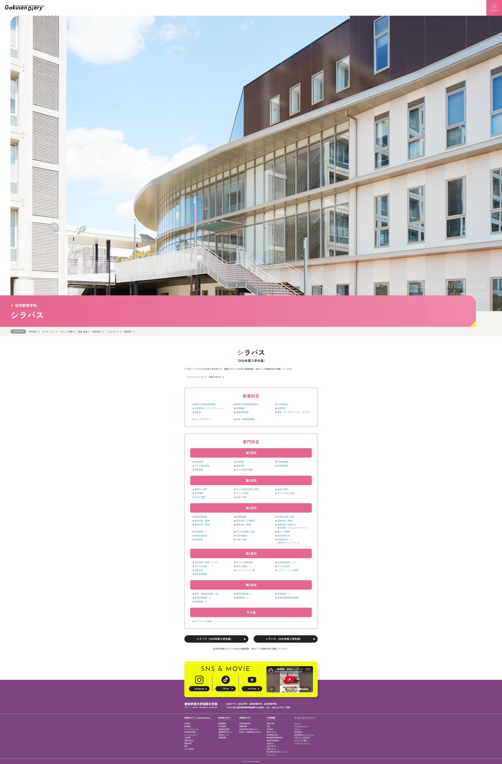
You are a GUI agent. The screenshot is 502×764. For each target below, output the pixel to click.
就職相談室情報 (223, 729)
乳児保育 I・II (201, 531)
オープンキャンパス (191, 729)
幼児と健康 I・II (243, 566)
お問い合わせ (271, 746)
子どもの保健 (242, 493)
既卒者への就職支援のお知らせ (250, 732)
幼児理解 (199, 493)
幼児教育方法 (283, 535)
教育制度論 (282, 465)
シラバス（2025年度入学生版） (284, 639)
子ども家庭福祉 (202, 465)
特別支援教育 (201, 535)
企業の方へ (271, 743)
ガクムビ (297, 723)
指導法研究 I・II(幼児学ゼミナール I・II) (288, 541)
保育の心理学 (201, 489)
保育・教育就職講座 (245, 419)
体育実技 (281, 408)
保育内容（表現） (244, 524)
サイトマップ (271, 754)
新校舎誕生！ (299, 732)
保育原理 (199, 461)
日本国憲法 (282, 404)
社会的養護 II (242, 535)
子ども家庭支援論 (244, 469)
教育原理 (240, 465)
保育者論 (199, 469)
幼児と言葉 (241, 497)
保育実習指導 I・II (244, 593)
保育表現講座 (201, 574)
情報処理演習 (242, 412)
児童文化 (199, 570)
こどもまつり (112, 331)
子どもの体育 (283, 566)
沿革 (268, 726)
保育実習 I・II (283, 593)
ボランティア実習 (203, 621)
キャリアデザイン (203, 419)
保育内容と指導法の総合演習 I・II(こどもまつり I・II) (292, 526)
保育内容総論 (201, 516)
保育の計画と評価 (285, 516)
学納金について (223, 734)
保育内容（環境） (285, 520)
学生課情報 (222, 726)
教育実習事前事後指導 (287, 597)
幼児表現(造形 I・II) (286, 562)
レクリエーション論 (245, 570)
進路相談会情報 (189, 732)
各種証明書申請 (244, 723)
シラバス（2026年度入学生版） (214, 639)
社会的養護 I (283, 461)
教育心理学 (282, 489)
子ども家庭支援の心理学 (247, 489)
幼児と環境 (200, 497)
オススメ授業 (66, 331)
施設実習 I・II (242, 597)
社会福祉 (240, 461)
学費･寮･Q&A (189, 740)
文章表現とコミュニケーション (209, 408)
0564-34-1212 (277, 707)
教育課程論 (241, 516)
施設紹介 (128, 331)
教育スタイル (271, 732)
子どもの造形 (201, 566)
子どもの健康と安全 (245, 531)
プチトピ (297, 729)
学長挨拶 (270, 729)
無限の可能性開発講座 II (247, 404)
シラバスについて (195, 377)
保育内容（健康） (203, 520)
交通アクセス (271, 749)
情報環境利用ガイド (225, 732)
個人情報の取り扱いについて (277, 751)
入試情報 (187, 737)
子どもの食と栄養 (285, 493)
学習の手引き (215, 377)
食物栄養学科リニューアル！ (304, 734)
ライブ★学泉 (189, 749)
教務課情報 (222, 723)
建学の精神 (271, 723)
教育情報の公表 (272, 734)
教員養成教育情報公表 (274, 737)
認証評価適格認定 (273, 740)
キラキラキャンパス (301, 726)
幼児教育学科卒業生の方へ (248, 729)
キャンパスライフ (190, 734)
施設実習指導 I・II (203, 597)
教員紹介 (97, 331)
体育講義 (240, 408)
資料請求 (187, 726)
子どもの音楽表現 (244, 562)
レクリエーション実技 (287, 570)
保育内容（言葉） (203, 524)
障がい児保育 (283, 531)
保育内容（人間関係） (246, 520)
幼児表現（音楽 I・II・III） (206, 562)
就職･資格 (187, 743)
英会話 (198, 412)
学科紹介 (33, 331)
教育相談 (199, 539)
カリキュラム (48, 331)
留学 (185, 746)
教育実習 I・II (201, 601)
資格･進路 (82, 331)
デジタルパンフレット (302, 743)
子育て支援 (241, 539)
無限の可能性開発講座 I (205, 404)
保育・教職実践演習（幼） (207, 593)
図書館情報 (222, 737)
